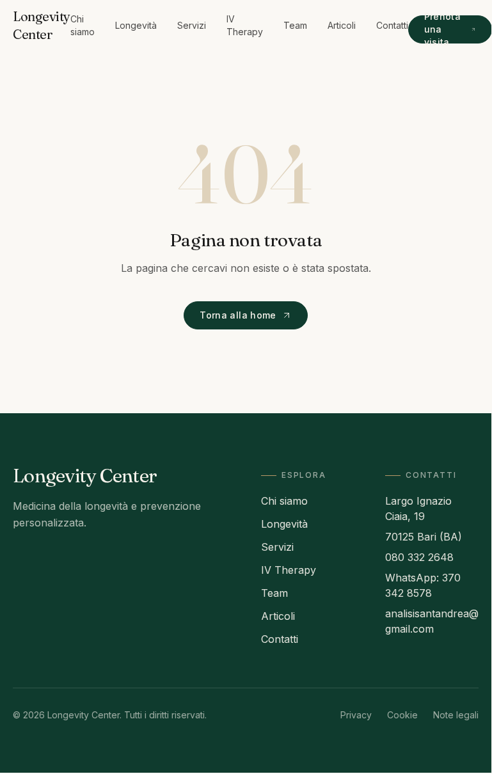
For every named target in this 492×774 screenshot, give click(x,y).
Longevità (136, 25)
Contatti (392, 25)
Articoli (342, 25)
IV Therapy (244, 25)
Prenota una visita (442, 29)
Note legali (456, 714)
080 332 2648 (419, 557)
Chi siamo (82, 25)
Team (295, 25)
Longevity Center (41, 25)
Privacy (356, 714)
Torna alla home (238, 315)
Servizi (191, 25)
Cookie (402, 714)
